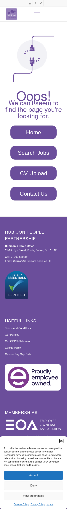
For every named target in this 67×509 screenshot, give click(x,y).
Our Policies (12, 334)
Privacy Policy (38, 504)
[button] (61, 441)
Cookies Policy (21, 504)
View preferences (33, 495)
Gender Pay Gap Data (18, 354)
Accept (33, 475)
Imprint (50, 504)
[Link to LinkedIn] (30, 3)
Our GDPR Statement (18, 341)
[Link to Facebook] (35, 3)
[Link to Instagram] (40, 3)
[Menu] (35, 14)
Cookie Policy (13, 347)
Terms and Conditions (18, 328)
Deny (33, 485)
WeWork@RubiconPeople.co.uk (32, 261)
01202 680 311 (20, 256)
